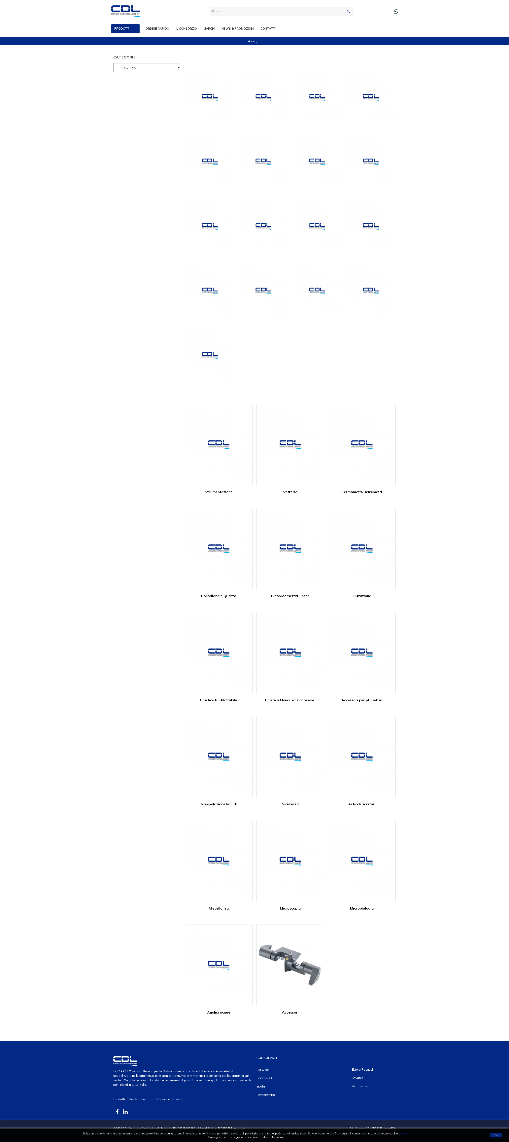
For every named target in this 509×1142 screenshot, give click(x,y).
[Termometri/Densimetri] (361, 444)
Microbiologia (362, 908)
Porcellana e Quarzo (218, 596)
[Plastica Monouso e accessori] (290, 653)
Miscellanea (219, 908)
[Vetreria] (290, 444)
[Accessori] (290, 965)
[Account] (396, 11)
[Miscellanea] (218, 861)
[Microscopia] (290, 861)
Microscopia (290, 908)
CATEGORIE (124, 57)
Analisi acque (218, 1012)
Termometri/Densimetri (362, 492)
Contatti (147, 1099)
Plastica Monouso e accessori (290, 700)
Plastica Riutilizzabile (218, 700)
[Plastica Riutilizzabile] (218, 653)
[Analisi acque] (218, 965)
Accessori (290, 1012)
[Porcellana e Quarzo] (218, 548)
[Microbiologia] (361, 861)
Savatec (357, 1078)
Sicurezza (290, 804)
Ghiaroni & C (264, 1078)
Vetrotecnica (360, 1086)
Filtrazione (362, 596)
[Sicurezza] (290, 757)
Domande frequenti (169, 1099)
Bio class (262, 1070)
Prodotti (119, 1099)
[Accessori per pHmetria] (361, 653)
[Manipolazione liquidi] (218, 757)
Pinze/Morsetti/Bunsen (290, 596)
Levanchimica (265, 1095)
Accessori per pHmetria (361, 700)
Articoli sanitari (362, 804)
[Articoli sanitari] (361, 757)
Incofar (261, 1086)
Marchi (133, 1099)
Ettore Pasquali (362, 1069)
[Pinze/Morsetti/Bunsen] (290, 548)
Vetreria (290, 492)
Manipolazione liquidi (219, 804)
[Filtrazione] (361, 548)
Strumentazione (218, 492)
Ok (496, 1135)
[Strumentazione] (218, 444)
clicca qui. (405, 1133)
